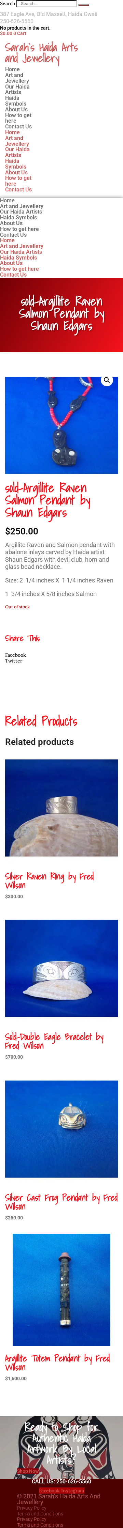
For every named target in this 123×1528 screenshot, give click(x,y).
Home (12, 132)
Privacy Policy (31, 1508)
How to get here (18, 181)
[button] (107, 380)
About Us (16, 172)
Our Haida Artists (17, 152)
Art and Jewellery (17, 141)
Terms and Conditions (40, 1513)
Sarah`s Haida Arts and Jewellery (41, 52)
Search (7, 3)
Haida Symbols (15, 164)
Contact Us (18, 126)
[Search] (83, 5)
